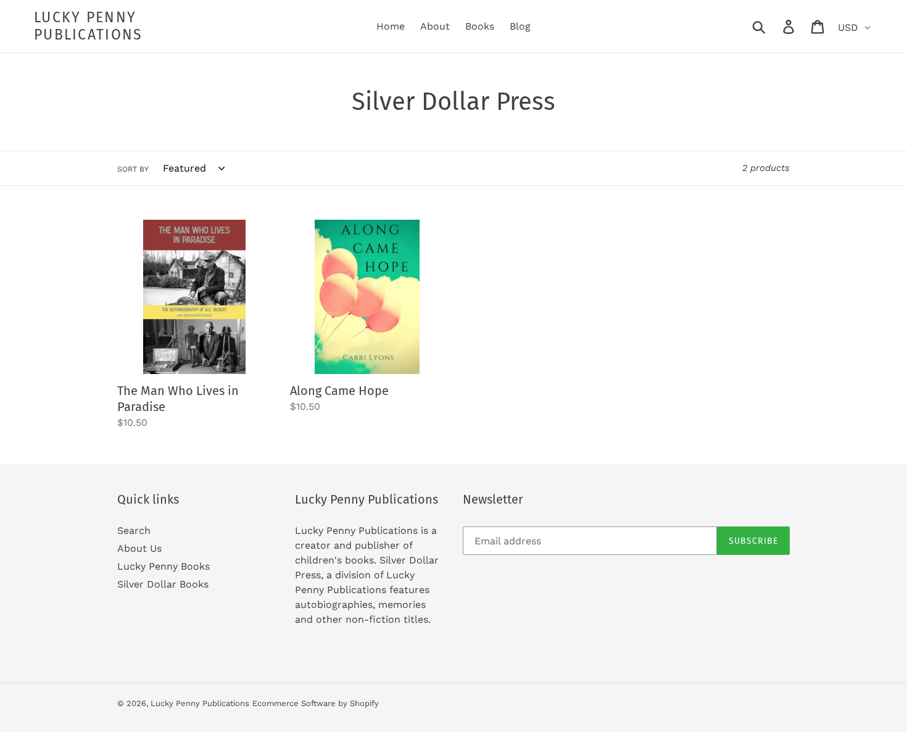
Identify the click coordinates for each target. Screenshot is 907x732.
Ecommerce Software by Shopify (315, 703)
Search (134, 530)
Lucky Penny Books (163, 566)
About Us (139, 548)
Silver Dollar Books (163, 584)
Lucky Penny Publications (88, 26)
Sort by (133, 169)
